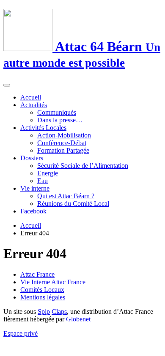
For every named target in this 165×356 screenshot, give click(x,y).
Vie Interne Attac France (52, 282)
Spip (44, 311)
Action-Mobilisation (64, 135)
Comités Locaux (42, 289)
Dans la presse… (59, 120)
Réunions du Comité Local (73, 203)
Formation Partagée (63, 150)
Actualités (33, 104)
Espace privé (20, 333)
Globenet (78, 319)
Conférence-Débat (61, 142)
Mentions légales (42, 297)
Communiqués (56, 112)
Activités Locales (43, 127)
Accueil (30, 97)
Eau (42, 180)
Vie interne (35, 188)
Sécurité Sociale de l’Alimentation (82, 165)
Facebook (33, 211)
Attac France (37, 274)
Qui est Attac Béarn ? (65, 196)
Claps (59, 311)
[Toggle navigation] (6, 85)
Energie (47, 173)
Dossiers (31, 158)
